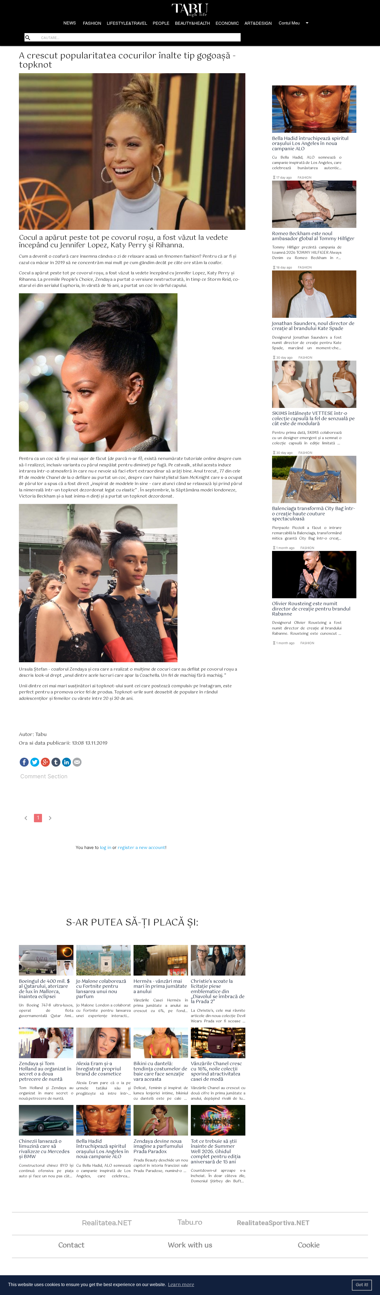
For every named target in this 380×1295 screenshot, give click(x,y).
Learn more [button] (181, 1285)
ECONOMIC (227, 23)
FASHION (92, 23)
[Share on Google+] (45, 765)
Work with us (190, 1245)
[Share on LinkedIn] (66, 765)
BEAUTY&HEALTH (192, 23)
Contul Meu (294, 22)
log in (105, 847)
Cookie (309, 1245)
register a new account (141, 847)
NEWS (69, 23)
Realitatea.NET (107, 1222)
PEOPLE (161, 23)
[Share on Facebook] (24, 765)
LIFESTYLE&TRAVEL (127, 23)
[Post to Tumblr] (55, 765)
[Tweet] (34, 765)
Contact (71, 1245)
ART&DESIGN (258, 23)
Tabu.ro (189, 1222)
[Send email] (77, 765)
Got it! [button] (362, 1285)
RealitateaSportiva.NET (273, 1223)
